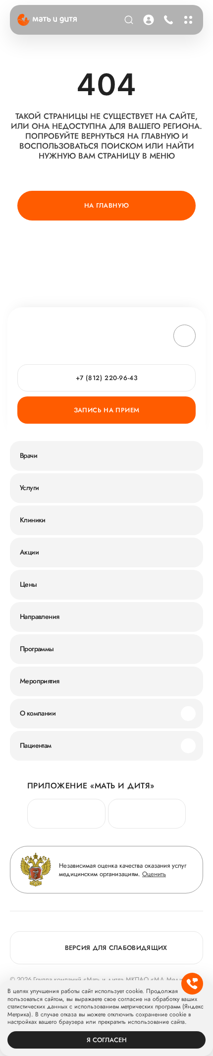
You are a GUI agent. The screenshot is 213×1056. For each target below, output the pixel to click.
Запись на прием (107, 410)
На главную (106, 205)
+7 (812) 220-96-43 (167, 20)
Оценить (154, 874)
